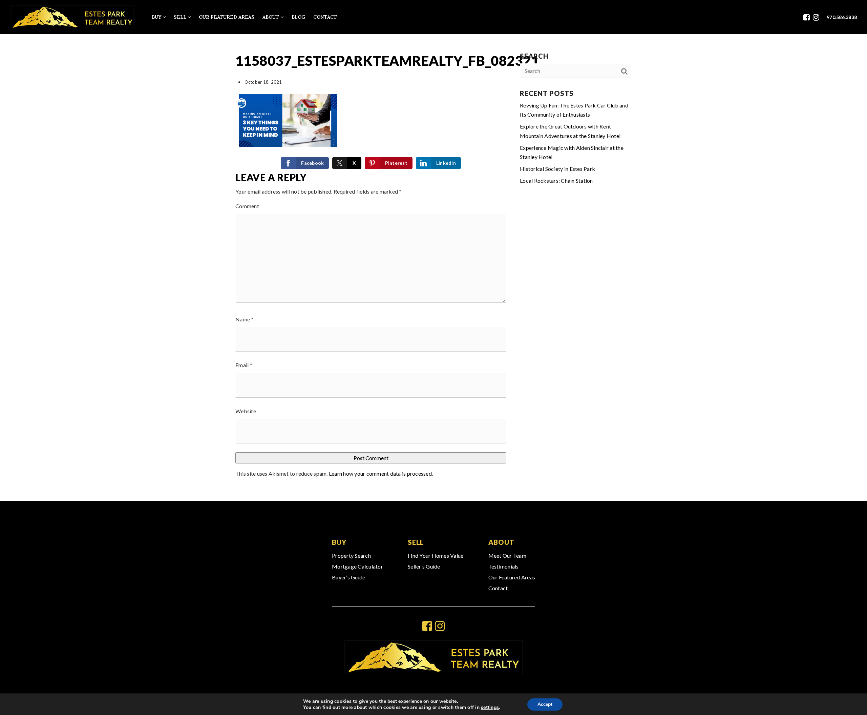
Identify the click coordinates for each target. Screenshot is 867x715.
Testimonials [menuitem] (503, 566)
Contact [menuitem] (325, 17)
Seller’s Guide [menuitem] (424, 566)
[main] (433, 267)
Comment (247, 206)
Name (244, 319)
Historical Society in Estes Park (557, 168)
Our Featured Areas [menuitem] (226, 17)
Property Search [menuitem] (351, 555)
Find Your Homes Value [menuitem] (435, 555)
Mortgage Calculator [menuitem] (357, 566)
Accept (544, 704)
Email (243, 365)
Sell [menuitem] (181, 17)
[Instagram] (816, 17)
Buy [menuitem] (157, 17)
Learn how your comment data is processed (380, 473)
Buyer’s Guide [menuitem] (348, 577)
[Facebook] (806, 17)
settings (490, 707)
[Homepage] (72, 17)
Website (245, 411)
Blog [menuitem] (298, 17)
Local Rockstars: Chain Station (556, 180)
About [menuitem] (271, 17)
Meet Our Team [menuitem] (507, 555)
